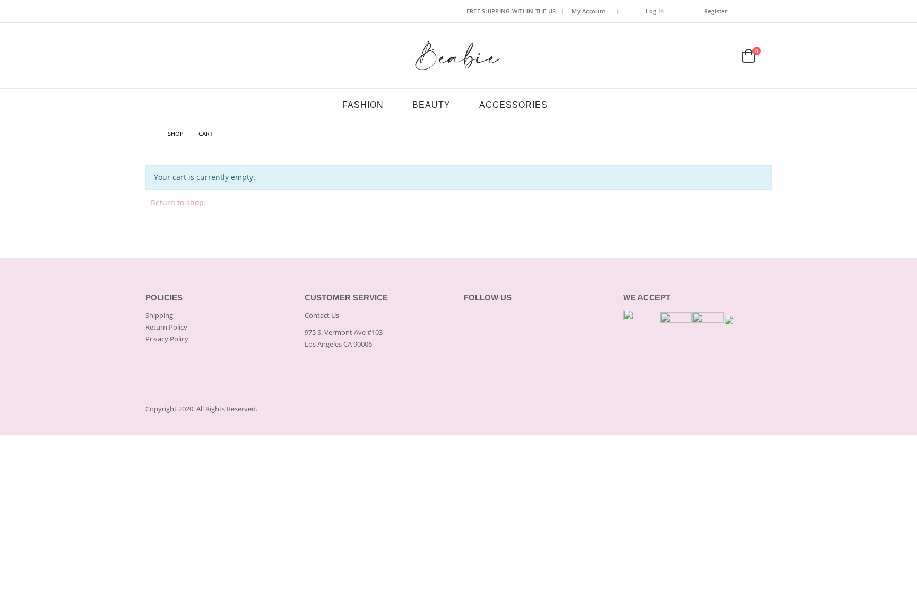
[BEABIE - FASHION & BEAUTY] (458, 55)
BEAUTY (431, 104)
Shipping (159, 315)
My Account (588, 11)
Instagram (498, 322)
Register (716, 11)
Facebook (475, 322)
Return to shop (177, 202)
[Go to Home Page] (149, 133)
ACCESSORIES (513, 104)
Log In (655, 11)
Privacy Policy (166, 338)
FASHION (363, 104)
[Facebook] (749, 11)
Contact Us (322, 315)
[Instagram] (765, 11)
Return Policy (166, 327)
